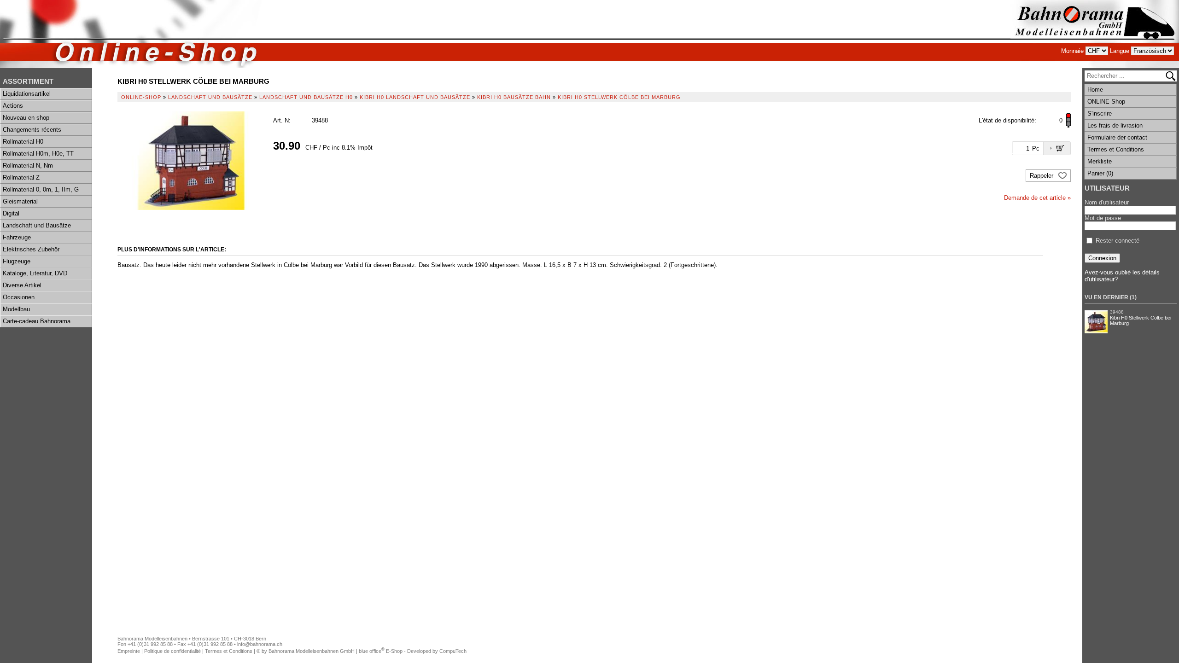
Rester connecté (1117, 240)
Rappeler (1042, 175)
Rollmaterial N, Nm (28, 165)
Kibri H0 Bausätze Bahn (514, 97)
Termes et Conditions (1115, 149)
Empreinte (128, 651)
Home (1095, 89)
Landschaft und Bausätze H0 (306, 97)
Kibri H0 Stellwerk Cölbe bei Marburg (1140, 320)
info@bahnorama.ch (259, 644)
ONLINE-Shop (1106, 101)
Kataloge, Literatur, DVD (35, 273)
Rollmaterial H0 (23, 141)
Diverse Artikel (22, 285)
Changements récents (32, 129)
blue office (372, 651)
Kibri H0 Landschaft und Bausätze (415, 97)
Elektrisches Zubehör (31, 249)
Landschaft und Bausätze (37, 225)
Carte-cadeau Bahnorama (36, 321)
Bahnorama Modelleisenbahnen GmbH (311, 651)
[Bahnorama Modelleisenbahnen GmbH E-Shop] (1094, 34)
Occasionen (19, 297)
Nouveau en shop (26, 117)
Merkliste (1099, 161)
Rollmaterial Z (21, 177)
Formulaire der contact (1117, 137)
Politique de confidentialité (172, 651)
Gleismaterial (20, 201)
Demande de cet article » (1037, 197)
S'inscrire (1099, 113)
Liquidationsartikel (27, 93)
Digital (11, 213)
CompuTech (453, 651)
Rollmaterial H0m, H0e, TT (38, 153)
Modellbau (16, 309)
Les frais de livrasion (1115, 125)
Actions (13, 105)
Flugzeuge (16, 261)
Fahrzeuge (17, 237)
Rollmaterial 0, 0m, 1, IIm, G (41, 189)
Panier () (1100, 173)
